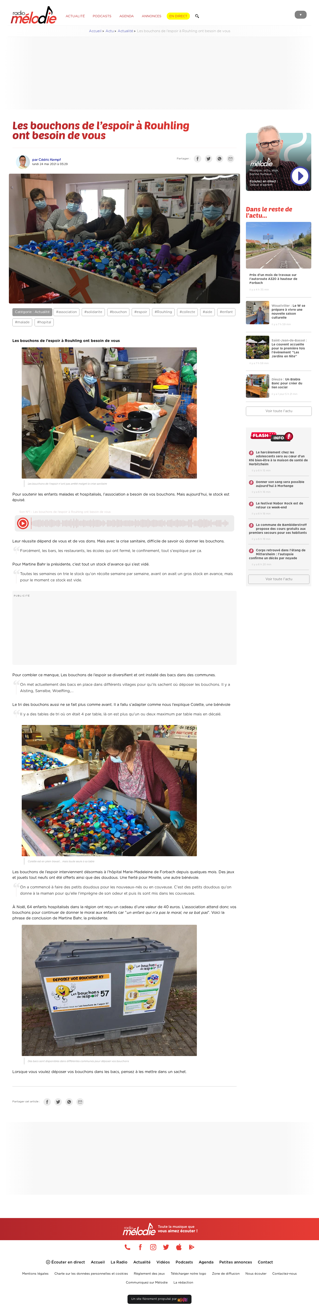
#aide (207, 312)
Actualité (125, 31)
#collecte (187, 312)
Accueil (95, 31)
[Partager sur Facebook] (199, 160)
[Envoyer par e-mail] (232, 160)
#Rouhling (163, 312)
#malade (22, 322)
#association (66, 312)
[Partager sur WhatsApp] (221, 160)
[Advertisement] (159, 73)
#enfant (226, 312)
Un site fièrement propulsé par (154, 1299)
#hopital (44, 322)
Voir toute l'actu (279, 411)
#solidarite (93, 312)
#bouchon (118, 312)
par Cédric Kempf (46, 160)
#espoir (140, 312)
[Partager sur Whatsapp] (70, 1103)
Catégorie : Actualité (32, 312)
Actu (110, 31)
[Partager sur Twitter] (210, 160)
